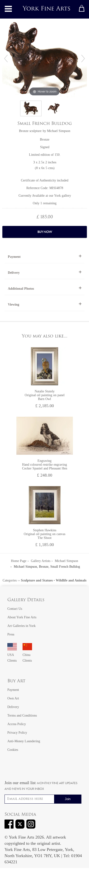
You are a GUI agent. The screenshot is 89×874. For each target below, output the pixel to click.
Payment (14, 257)
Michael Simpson (58, 131)
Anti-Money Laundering (23, 741)
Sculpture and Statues (37, 580)
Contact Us (14, 608)
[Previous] (6, 58)
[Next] (83, 58)
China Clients (27, 657)
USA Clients (12, 657)
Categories (10, 580)
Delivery (14, 272)
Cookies (12, 750)
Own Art (13, 698)
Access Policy (16, 724)
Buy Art (16, 681)
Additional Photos (21, 288)
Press (10, 634)
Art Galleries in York (21, 626)
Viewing (13, 304)
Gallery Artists (40, 561)
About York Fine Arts (21, 617)
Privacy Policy (17, 732)
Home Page (18, 561)
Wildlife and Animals (71, 580)
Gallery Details (25, 600)
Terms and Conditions (22, 715)
